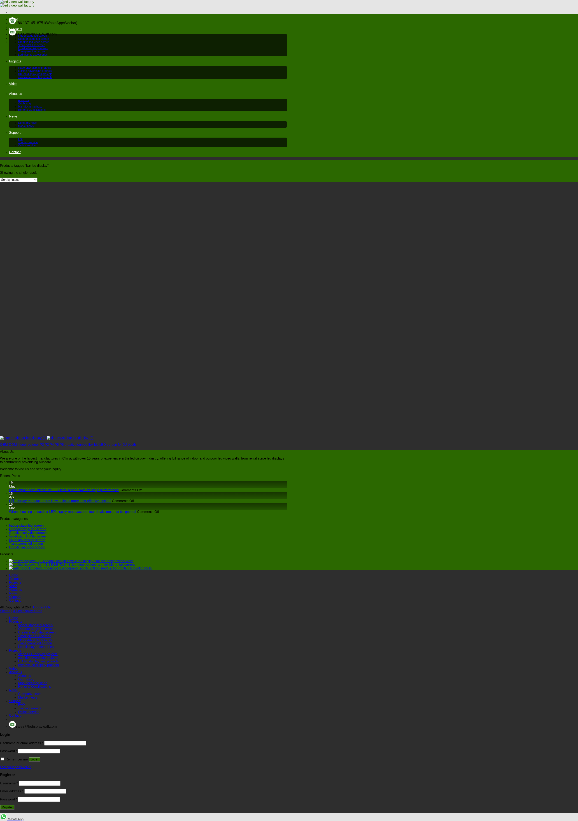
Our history (24, 103)
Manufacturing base (30, 106)
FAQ (20, 139)
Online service (27, 145)
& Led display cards (27, 611)
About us (15, 94)
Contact (15, 152)
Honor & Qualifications (32, 109)
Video (13, 84)
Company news (27, 122)
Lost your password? (15, 767)
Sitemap (6, 611)
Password (8, 751)
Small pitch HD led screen (28, 536)
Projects (15, 61)
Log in (34, 759)
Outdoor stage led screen (33, 38)
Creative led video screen (33, 42)
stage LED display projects (34, 67)
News (13, 116)
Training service (28, 142)
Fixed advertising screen (33, 48)
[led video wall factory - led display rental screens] (17, 3)
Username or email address (21, 743)
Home (13, 19)
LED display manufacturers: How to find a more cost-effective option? (60, 501)
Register (7, 807)
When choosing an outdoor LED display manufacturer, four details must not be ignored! (72, 512)
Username (9, 783)
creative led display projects (35, 77)
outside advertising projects (35, 71)
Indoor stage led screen (32, 35)
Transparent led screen (32, 51)
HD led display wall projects (35, 74)
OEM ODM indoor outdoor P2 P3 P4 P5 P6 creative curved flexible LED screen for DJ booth (68, 444)
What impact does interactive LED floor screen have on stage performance (64, 490)
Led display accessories (33, 54)
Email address (11, 791)
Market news (26, 126)
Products (15, 29)
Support (15, 132)
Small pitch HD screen (31, 45)
